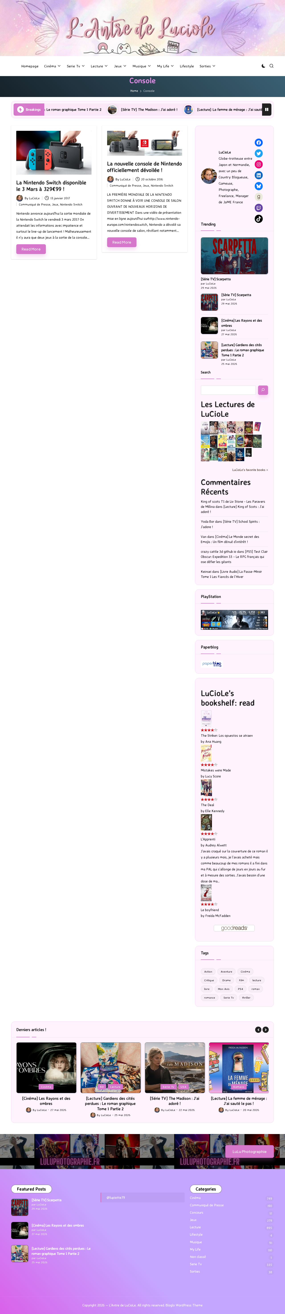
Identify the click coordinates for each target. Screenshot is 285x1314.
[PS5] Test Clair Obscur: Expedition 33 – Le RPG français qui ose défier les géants (234, 556)
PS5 (239, 1086)
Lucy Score (213, 776)
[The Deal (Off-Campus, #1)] (206, 787)
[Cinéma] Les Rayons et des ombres (241, 323)
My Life (195, 1249)
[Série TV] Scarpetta (216, 279)
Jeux (55, 204)
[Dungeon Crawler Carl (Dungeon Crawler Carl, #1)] (248, 428)
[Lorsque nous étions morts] (248, 452)
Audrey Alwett (216, 845)
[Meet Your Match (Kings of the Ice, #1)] (214, 428)
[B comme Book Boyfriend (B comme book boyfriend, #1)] (222, 441)
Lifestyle (196, 1234)
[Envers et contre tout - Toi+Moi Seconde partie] (231, 441)
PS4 (240, 989)
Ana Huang (213, 741)
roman (256, 989)
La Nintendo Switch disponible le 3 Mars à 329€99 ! (51, 185)
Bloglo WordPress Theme (184, 1305)
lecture (256, 980)
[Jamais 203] (231, 427)
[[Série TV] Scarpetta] (234, 256)
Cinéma (245, 971)
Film (241, 980)
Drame (226, 980)
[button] (258, 1030)
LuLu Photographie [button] (250, 1151)
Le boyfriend (210, 910)
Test (251, 1086)
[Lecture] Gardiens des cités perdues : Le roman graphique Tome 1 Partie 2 (242, 350)
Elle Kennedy (214, 811)
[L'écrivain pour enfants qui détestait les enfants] (205, 441)
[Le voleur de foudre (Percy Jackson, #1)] (257, 441)
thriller (246, 997)
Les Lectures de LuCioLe (228, 409)
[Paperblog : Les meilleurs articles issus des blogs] (212, 664)
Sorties (195, 1271)
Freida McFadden (217, 916)
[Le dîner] (205, 428)
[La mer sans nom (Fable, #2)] (248, 440)
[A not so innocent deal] (240, 427)
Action (208, 971)
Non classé (198, 1257)
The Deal (207, 805)
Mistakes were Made (216, 770)
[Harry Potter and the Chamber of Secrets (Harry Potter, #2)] (240, 440)
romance (209, 997)
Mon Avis (224, 989)
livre (207, 989)
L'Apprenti (208, 839)
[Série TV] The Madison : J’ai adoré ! (84, 109)
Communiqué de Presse (34, 204)
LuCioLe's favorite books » (250, 470)
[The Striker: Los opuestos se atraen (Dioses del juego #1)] (206, 718)
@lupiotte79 (116, 1197)
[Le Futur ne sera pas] (257, 426)
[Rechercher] (263, 390)
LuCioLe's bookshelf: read (227, 698)
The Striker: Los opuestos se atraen (227, 735)
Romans (174, 1086)
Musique (196, 1242)
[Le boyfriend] (206, 892)
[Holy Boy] (222, 427)
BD (38, 1086)
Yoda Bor (207, 521)
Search (206, 372)
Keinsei (206, 571)
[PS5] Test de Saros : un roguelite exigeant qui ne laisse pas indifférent (239, 1103)
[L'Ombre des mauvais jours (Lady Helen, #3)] (214, 454)
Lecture (51, 1086)
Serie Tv (229, 997)
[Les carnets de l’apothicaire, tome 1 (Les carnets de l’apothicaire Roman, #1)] (205, 454)
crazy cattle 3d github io (218, 551)
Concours (196, 1212)
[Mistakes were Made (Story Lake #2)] (206, 753)
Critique (209, 980)
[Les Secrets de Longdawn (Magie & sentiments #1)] (214, 441)
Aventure (226, 971)
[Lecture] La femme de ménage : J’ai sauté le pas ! (171, 109)
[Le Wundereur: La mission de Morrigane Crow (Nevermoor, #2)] (222, 454)
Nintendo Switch (71, 204)
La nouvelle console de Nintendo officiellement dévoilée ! (144, 166)
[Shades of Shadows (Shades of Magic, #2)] (231, 454)
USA (119, 1086)
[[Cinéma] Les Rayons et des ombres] (19, 1230)
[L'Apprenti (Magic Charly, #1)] (206, 822)
